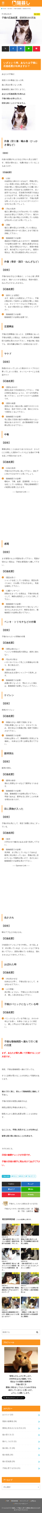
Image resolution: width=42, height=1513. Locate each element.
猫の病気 (7, 1176)
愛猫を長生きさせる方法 (14, 1428)
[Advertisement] (21, 514)
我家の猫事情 (9, 1421)
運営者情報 (14, 1501)
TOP (7, 1501)
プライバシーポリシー (21, 1503)
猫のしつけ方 (9, 1441)
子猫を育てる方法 (11, 1468)
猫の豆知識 (8, 1461)
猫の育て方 (8, 1435)
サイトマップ (24, 1501)
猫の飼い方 (8, 1448)
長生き (15, 1176)
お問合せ (33, 1501)
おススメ (7, 1415)
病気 (22, 1176)
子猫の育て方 (31, 1176)
